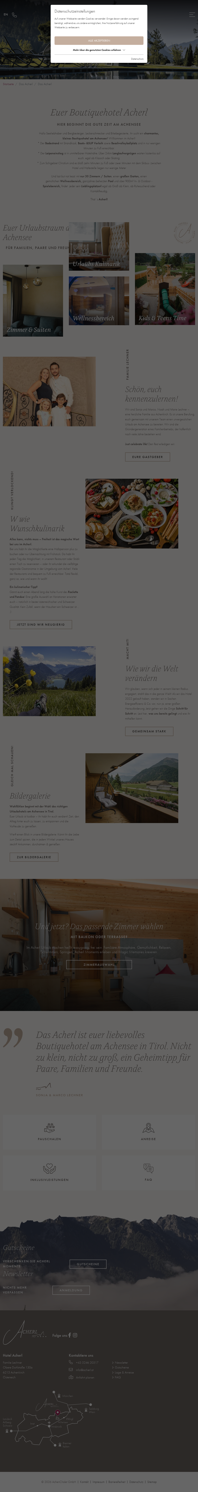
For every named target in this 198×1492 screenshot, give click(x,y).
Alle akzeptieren (99, 41)
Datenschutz (137, 59)
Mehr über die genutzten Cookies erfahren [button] (97, 50)
